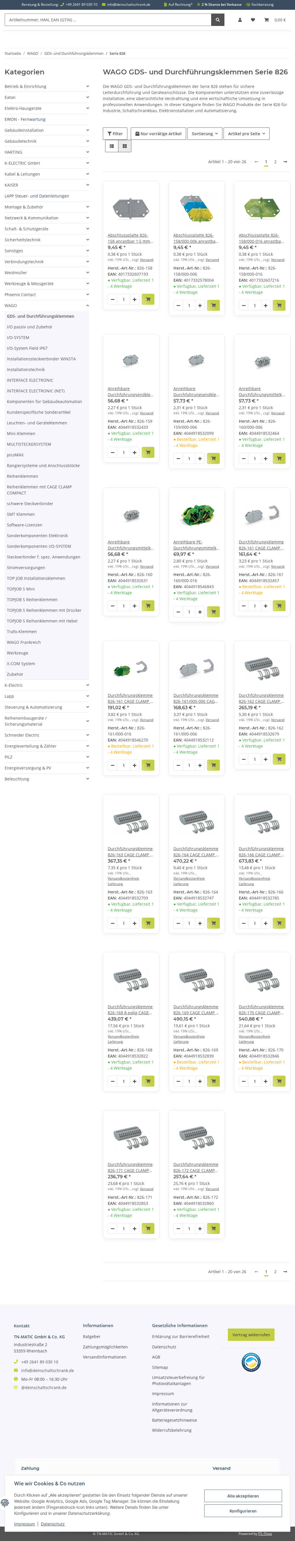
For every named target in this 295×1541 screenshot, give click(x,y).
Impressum (163, 1393)
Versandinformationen (104, 1357)
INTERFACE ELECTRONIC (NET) (36, 391)
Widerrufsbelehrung (172, 1430)
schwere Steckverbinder (30, 503)
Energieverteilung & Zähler (30, 746)
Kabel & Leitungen (22, 174)
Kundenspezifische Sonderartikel (39, 412)
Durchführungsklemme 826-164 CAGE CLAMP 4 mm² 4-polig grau (195, 852)
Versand (146, 259)
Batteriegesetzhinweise (174, 1420)
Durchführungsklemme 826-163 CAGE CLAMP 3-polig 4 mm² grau (131, 852)
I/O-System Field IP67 (27, 348)
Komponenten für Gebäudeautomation (44, 401)
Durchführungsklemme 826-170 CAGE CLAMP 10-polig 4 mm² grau (261, 1010)
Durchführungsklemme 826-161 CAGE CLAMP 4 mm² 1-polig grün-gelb (130, 698)
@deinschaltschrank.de (44, 1387)
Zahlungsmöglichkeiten (105, 1347)
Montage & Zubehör (24, 207)
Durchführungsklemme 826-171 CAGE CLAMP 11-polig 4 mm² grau (130, 1167)
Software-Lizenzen (24, 525)
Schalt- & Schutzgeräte (26, 229)
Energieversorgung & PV (28, 768)
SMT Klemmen (21, 514)
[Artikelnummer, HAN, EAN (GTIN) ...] (217, 20)
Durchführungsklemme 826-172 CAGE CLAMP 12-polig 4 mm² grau (195, 1167)
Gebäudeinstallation (24, 130)
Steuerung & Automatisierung (33, 707)
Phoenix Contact (20, 294)
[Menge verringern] (112, 299)
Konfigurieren (243, 1510)
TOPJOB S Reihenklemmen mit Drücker (44, 610)
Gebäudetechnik (20, 141)
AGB (156, 1357)
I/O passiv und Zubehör (29, 327)
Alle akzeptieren (243, 1495)
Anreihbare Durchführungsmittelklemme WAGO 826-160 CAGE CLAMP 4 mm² (131, 545)
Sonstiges (14, 250)
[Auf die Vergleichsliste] (134, 190)
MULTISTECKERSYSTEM (29, 444)
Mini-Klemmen (21, 433)
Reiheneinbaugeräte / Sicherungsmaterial (26, 721)
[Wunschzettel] (253, 20)
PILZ (8, 757)
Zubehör (15, 674)
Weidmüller (16, 272)
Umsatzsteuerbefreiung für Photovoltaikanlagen (178, 1380)
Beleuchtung (17, 779)
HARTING (13, 152)
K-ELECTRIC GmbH (22, 163)
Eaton (10, 97)
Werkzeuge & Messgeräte (29, 283)
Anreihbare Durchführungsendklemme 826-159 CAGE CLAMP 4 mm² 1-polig (131, 392)
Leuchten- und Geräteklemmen (37, 423)
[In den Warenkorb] (148, 299)
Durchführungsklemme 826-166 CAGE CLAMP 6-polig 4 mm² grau (262, 852)
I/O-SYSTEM (18, 337)
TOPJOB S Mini (21, 589)
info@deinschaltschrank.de (128, 4)
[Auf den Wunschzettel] (149, 190)
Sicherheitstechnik (22, 239)
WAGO (11, 305)
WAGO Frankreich (24, 642)
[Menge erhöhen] (134, 299)
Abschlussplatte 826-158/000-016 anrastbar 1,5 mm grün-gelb (261, 238)
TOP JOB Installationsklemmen (36, 578)
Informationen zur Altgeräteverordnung (172, 1407)
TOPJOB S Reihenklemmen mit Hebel (42, 621)
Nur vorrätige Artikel (160, 133)
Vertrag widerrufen (251, 1334)
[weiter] (285, 162)
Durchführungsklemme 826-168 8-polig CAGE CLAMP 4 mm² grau (130, 1010)
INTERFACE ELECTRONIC (30, 380)
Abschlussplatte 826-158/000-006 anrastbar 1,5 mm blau (195, 238)
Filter (117, 133)
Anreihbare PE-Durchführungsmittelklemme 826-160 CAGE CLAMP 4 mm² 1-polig (196, 545)
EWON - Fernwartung (25, 119)
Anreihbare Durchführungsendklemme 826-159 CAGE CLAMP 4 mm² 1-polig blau (196, 392)
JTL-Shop (265, 1533)
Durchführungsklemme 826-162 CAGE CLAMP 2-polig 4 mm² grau (262, 698)
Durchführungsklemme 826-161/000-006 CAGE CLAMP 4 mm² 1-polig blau (195, 698)
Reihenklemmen (22, 476)
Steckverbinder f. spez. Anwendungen (43, 557)
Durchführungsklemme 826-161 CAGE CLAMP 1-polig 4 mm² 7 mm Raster (262, 545)
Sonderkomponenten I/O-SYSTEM (39, 546)
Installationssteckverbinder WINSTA (41, 359)
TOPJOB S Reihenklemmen (32, 599)
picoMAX (15, 455)
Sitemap (160, 1367)
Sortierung (202, 133)
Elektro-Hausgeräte (23, 108)
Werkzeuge (17, 653)
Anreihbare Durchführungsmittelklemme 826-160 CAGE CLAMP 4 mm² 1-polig (262, 392)
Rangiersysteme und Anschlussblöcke (43, 465)
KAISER (11, 185)
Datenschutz (164, 1347)
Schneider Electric (22, 735)
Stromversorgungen (26, 567)
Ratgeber (92, 1336)
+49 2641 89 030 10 (81, 4)
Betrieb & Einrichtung (25, 86)
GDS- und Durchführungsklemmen (40, 316)
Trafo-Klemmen (22, 631)
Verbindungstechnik (24, 261)
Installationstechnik (26, 369)
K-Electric (14, 685)
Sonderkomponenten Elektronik (37, 535)
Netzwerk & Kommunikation (31, 218)
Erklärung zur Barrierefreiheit (180, 1336)
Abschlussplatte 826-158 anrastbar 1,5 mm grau (129, 238)
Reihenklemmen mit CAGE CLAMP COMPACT (39, 490)
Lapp (9, 696)
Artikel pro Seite (244, 133)
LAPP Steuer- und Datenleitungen (37, 196)
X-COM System (21, 663)
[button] (240, 20)
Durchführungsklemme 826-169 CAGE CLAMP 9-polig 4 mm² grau (196, 1010)
